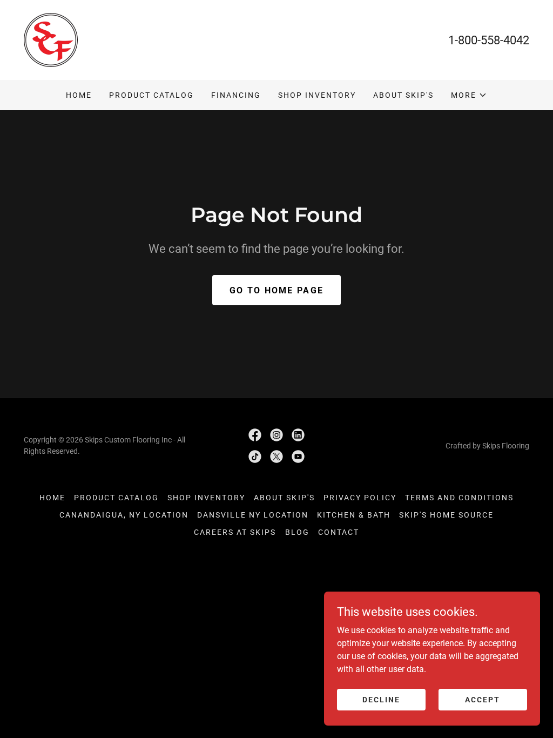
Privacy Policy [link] (359, 497)
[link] (51, 39)
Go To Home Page (276, 290)
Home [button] (52, 497)
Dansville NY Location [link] (252, 515)
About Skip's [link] (403, 95)
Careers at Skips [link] (235, 532)
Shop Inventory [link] (317, 95)
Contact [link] (338, 532)
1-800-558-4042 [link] (488, 40)
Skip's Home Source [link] (446, 515)
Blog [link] (297, 532)
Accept (482, 699)
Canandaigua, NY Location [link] (123, 515)
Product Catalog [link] (151, 95)
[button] (469, 95)
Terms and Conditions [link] (459, 497)
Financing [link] (236, 95)
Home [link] (79, 95)
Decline (381, 699)
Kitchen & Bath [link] (353, 515)
